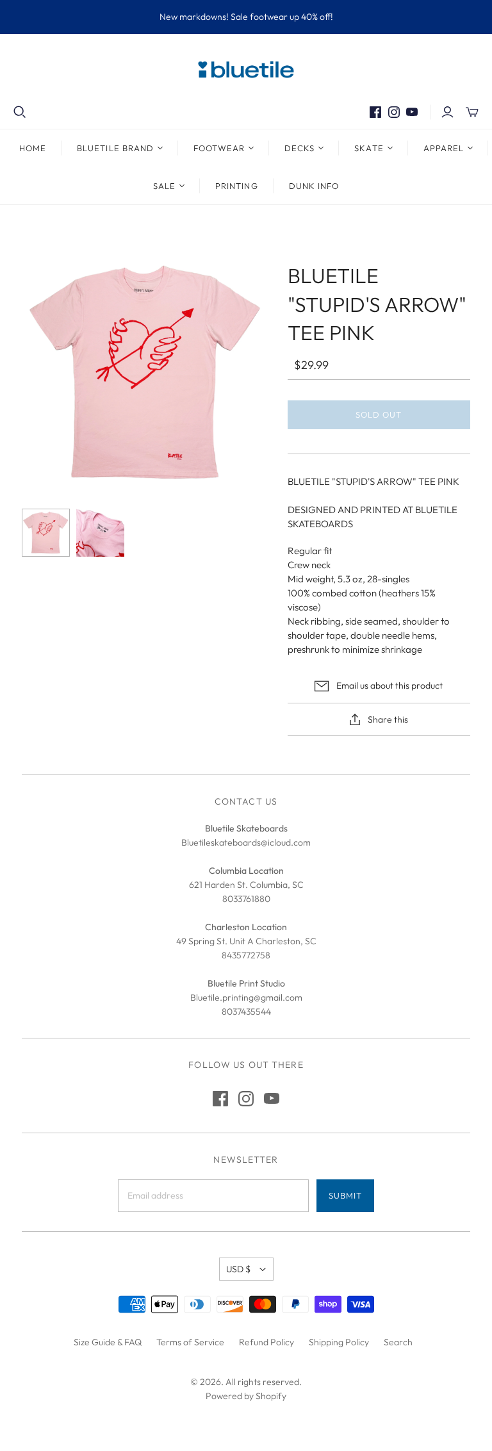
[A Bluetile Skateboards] (100, 533)
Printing (236, 186)
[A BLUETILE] (46, 533)
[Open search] (19, 112)
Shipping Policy (339, 1342)
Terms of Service (190, 1342)
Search (398, 1342)
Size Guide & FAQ (108, 1342)
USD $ (238, 1269)
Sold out (379, 414)
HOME (32, 148)
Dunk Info (314, 186)
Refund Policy (266, 1342)
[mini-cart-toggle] (472, 112)
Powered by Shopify (246, 1396)
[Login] (447, 112)
